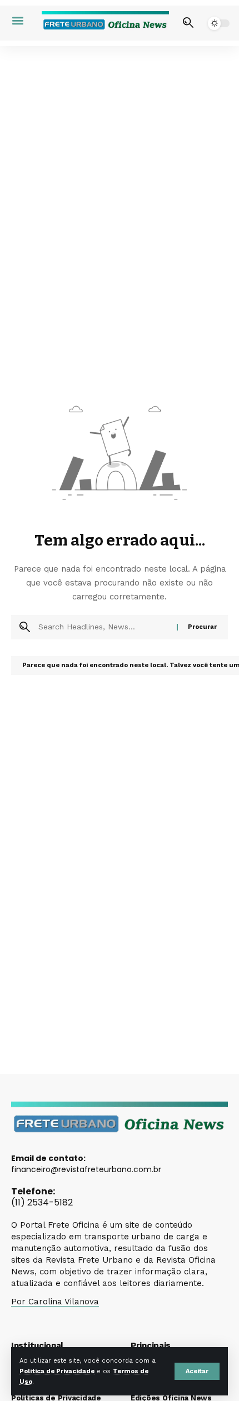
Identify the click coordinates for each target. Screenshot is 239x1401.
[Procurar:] (103, 627)
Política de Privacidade (56, 1371)
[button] (197, 1371)
